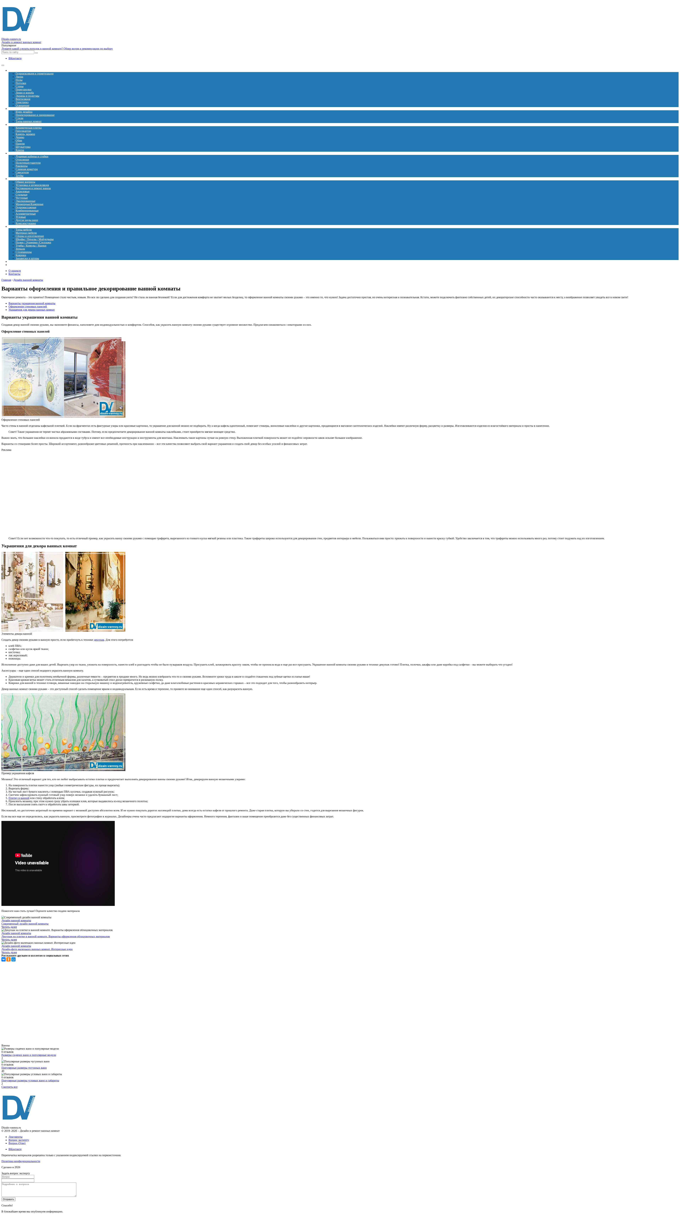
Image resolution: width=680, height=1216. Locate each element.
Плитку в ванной (18, 798)
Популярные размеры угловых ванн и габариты (30, 1080)
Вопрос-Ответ (17, 1143)
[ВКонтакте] (3, 959)
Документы (15, 1136)
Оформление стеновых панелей (27, 306)
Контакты (14, 273)
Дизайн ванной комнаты (16, 920)
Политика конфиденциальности (20, 1161)
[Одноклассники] (8, 959)
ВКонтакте (15, 58)
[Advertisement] (75, 494)
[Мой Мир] (13, 959)
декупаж (99, 639)
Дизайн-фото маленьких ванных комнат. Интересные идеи (37, 949)
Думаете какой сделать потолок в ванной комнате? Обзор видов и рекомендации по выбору (57, 48)
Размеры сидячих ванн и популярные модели (28, 1055)
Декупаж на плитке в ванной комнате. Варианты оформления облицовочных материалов (55, 936)
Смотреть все (9, 1086)
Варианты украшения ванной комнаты (31, 303)
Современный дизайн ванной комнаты (25, 923)
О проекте (14, 270)
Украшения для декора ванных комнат (31, 309)
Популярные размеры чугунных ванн (24, 1067)
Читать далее (9, 926)
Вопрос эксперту (18, 1139)
